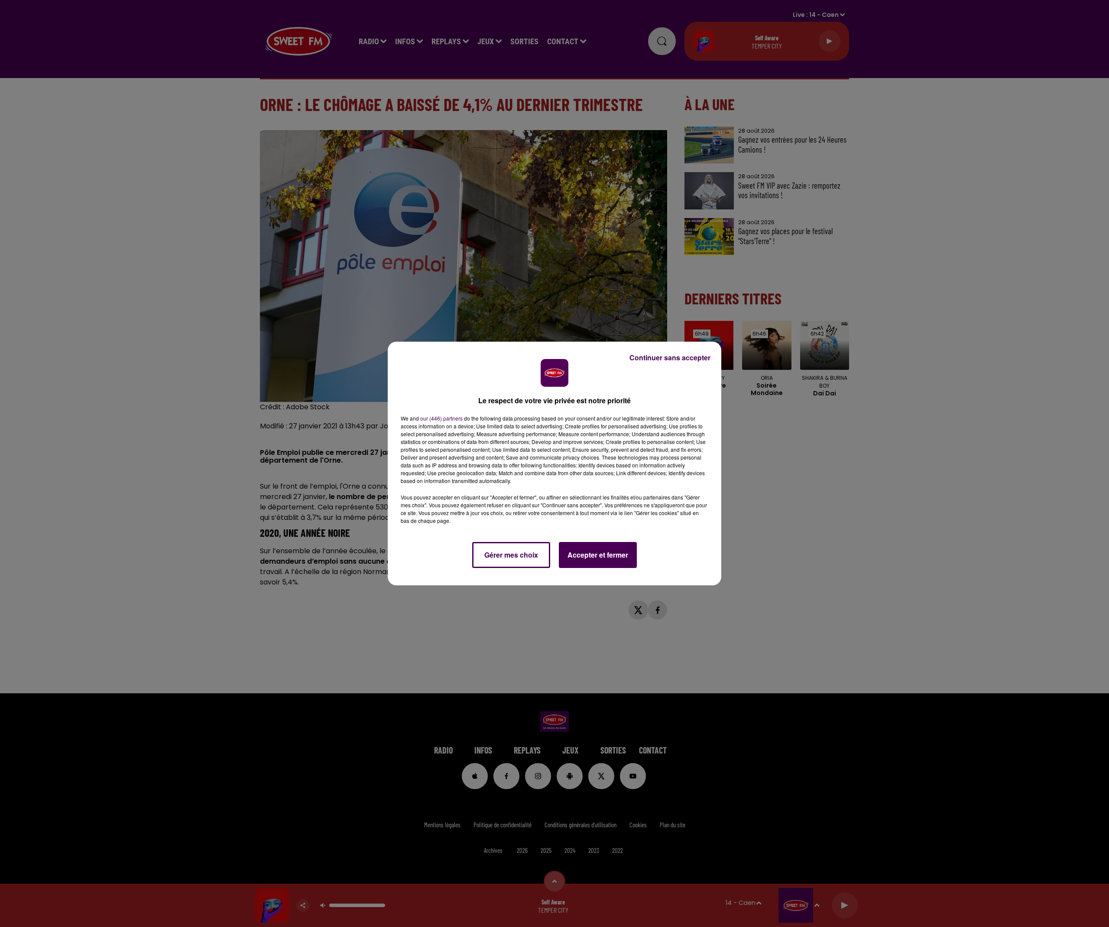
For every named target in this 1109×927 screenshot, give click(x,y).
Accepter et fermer (597, 555)
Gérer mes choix (511, 555)
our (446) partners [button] (441, 418)
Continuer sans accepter (669, 357)
